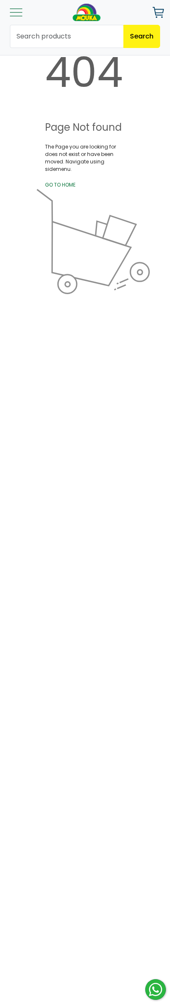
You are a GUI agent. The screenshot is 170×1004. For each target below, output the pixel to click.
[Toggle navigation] (16, 12)
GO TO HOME (60, 184)
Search (141, 36)
